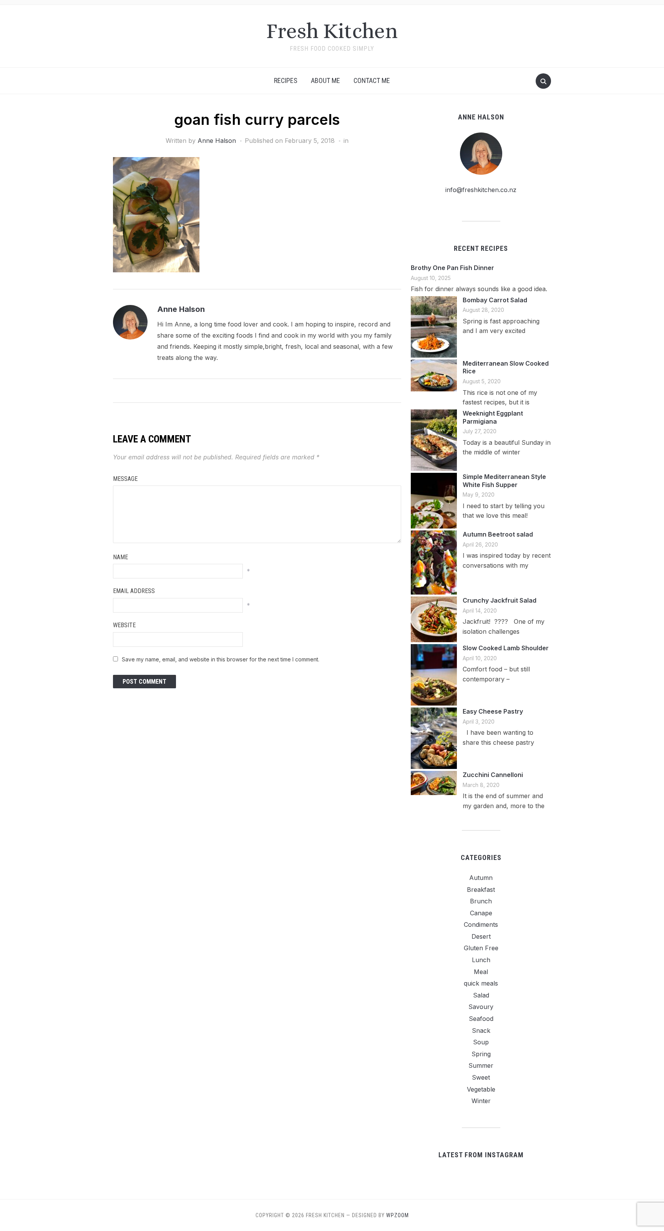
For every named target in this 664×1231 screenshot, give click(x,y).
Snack (481, 1030)
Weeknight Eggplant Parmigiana (493, 417)
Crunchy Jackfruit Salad (499, 600)
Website (124, 625)
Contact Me (372, 80)
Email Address (134, 591)
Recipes (285, 80)
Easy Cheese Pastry (493, 711)
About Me (325, 80)
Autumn (481, 877)
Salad (481, 995)
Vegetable (481, 1089)
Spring (481, 1054)
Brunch (481, 901)
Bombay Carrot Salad (495, 300)
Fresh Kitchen (332, 31)
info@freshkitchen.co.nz (480, 190)
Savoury (480, 1007)
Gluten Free (481, 948)
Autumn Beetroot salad (498, 534)
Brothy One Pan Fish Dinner (452, 268)
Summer (480, 1065)
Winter (481, 1101)
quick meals (481, 983)
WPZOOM (397, 1215)
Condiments (481, 924)
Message (125, 478)
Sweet (481, 1077)
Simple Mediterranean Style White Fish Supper (504, 481)
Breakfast (481, 889)
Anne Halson (217, 140)
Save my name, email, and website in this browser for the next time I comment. (220, 659)
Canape (481, 913)
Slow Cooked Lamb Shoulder (506, 648)
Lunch (481, 960)
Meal (481, 972)
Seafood (481, 1018)
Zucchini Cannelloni (493, 775)
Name (120, 557)
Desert (481, 936)
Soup (481, 1042)
